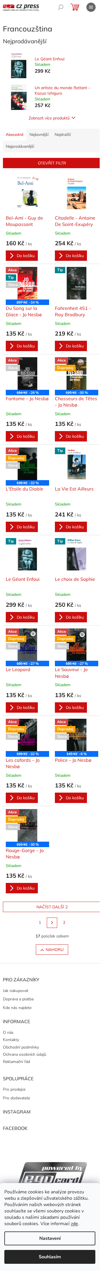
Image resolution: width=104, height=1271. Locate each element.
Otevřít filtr (52, 163)
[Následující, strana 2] (52, 923)
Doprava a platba (18, 999)
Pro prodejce (14, 1089)
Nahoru (55, 949)
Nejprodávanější (20, 146)
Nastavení (50, 1238)
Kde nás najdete (17, 1007)
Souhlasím (50, 1257)
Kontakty (11, 1039)
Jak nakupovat (15, 990)
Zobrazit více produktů (49, 118)
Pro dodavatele (16, 1098)
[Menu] (91, 7)
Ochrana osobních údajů (24, 1054)
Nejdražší (63, 134)
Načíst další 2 (52, 906)
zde (74, 1224)
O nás (8, 1032)
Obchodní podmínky (21, 1047)
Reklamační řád (16, 1061)
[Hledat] (60, 7)
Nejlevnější (39, 134)
